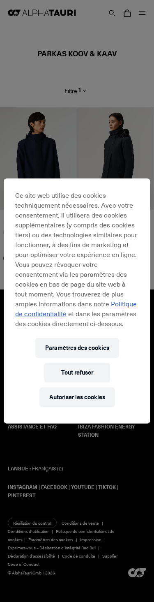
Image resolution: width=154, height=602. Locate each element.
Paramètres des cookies (77, 347)
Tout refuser (77, 372)
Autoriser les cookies (77, 397)
